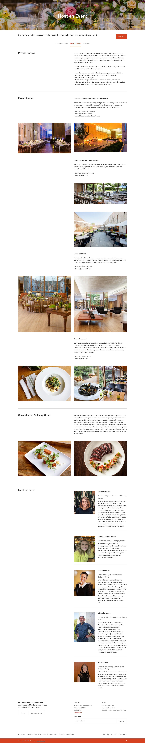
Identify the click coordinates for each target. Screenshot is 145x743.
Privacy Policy (42, 734)
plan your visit (41, 741)
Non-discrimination (52, 734)
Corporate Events (61, 43)
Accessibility (21, 734)
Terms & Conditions (31, 734)
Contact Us (121, 36)
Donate (23, 713)
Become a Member (36, 713)
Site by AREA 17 (122, 734)
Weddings (86, 43)
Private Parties (75, 43)
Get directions (78, 712)
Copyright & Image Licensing (66, 734)
